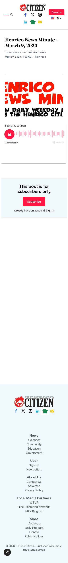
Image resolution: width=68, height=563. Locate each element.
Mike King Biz (34, 511)
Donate (56, 12)
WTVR (34, 502)
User (34, 461)
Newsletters (34, 469)
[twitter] (32, 14)
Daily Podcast (34, 528)
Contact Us (34, 481)
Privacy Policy (34, 490)
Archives (34, 523)
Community (34, 444)
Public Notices (34, 536)
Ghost (58, 546)
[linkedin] (25, 22)
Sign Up (34, 465)
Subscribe (34, 201)
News (34, 435)
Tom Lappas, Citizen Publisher (25, 52)
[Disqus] (34, 272)
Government (34, 453)
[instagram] (40, 14)
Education (34, 448)
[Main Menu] (6, 14)
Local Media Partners (34, 498)
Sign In (50, 210)
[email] (40, 22)
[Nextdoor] (32, 22)
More (34, 519)
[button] (7, 552)
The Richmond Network (34, 507)
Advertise (34, 486)
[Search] (11, 14)
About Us (34, 477)
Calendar (34, 440)
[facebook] (25, 14)
